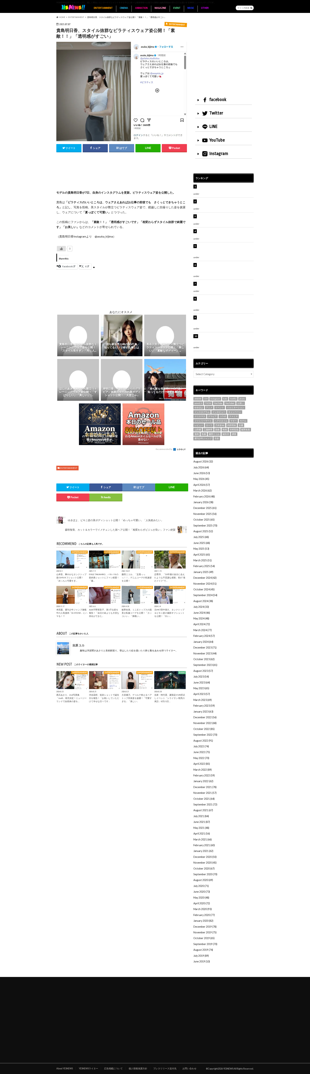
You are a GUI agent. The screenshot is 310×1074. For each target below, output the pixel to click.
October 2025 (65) (204, 519)
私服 (204, 434)
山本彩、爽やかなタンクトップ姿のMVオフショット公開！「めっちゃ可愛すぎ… (71, 577)
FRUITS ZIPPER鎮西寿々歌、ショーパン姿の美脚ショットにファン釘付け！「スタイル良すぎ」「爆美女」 (226, 268)
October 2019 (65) (204, 938)
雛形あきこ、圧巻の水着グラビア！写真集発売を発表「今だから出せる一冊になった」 (225, 203)
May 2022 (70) (201, 758)
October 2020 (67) (204, 868)
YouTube (217, 140)
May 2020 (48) (201, 897)
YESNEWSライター (88, 1068)
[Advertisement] (121, 175)
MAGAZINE (160, 8)
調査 (234, 434)
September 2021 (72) (205, 804)
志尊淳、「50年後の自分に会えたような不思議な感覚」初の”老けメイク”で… (169, 577)
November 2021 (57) (205, 792)
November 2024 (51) (205, 583)
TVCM (208, 403)
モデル (243, 420)
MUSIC (190, 8)
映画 (225, 429)
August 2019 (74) (203, 949)
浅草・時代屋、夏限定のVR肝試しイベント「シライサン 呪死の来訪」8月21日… (169, 698)
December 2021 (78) (205, 787)
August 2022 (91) (203, 740)
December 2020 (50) (205, 856)
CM (206, 398)
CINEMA (124, 8)
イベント (219, 407)
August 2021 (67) (203, 810)
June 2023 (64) (201, 682)
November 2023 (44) (205, 653)
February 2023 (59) (204, 705)
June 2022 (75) (201, 752)
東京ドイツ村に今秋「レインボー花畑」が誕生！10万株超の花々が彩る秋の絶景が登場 (224, 218)
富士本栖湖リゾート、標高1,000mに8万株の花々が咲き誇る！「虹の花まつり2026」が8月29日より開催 (226, 250)
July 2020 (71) (201, 885)
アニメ (209, 407)
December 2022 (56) (205, 717)
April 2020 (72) (201, 903)
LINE (213, 126)
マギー (233, 420)
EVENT (176, 8)
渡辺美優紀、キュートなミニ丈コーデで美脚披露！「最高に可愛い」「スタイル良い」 (225, 285)
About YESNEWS (64, 1068)
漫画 (196, 434)
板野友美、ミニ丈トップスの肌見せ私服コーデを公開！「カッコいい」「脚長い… (137, 612)
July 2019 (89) (201, 955)
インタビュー (218, 412)
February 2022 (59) (204, 775)
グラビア (212, 416)
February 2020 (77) (204, 914)
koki (225, 398)
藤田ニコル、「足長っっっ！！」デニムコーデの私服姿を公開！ (137, 577)
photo (242, 398)
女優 (241, 425)
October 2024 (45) (204, 589)
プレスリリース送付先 (165, 1068)
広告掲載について (113, 1068)
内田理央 (231, 425)
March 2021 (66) (202, 839)
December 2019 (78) (205, 926)
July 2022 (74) (201, 746)
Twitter (216, 113)
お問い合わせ (189, 1068)
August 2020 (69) (203, 880)
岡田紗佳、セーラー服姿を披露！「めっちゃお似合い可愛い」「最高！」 (225, 188)
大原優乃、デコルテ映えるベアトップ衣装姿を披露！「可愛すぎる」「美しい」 (137, 698)
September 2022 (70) (205, 734)
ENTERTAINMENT (103, 8)
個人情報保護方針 (138, 1068)
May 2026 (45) (201, 478)
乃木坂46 (219, 425)
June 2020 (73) (201, 891)
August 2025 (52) (203, 531)
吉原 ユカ (78, 645)
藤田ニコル (214, 434)
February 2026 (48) (204, 496)
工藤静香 (208, 429)
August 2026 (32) (203, 461)
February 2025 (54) (204, 566)
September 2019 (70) (205, 944)
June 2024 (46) (201, 612)
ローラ (209, 425)
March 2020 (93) (202, 909)
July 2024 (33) (201, 606)
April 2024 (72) (201, 624)
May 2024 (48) (201, 618)
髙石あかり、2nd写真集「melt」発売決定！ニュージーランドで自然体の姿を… (71, 698)
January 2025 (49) (203, 572)
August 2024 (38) (203, 601)
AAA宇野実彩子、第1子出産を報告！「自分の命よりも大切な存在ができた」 (104, 612)
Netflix (233, 398)
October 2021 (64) (204, 798)
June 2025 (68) (201, 542)
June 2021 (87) (201, 821)
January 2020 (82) (203, 920)
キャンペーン (234, 412)
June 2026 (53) (201, 473)
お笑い (240, 403)
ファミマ (233, 416)
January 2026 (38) (203, 502)
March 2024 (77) (202, 630)
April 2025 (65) (201, 554)
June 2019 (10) (201, 961)
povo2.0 (198, 403)
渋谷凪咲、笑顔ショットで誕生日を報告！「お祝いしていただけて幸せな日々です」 (104, 698)
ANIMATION (141, 8)
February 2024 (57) (204, 635)
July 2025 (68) (201, 537)
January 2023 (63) (203, 711)
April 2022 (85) (201, 763)
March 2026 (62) (202, 490)
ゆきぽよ (198, 407)
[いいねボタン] (61, 248)
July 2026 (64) (201, 467)
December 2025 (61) (205, 507)
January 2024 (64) (203, 641)
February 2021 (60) (204, 845)
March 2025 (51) (202, 560)
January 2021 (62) (203, 850)
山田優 (197, 429)
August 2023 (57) (203, 670)
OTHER (205, 8)
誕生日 (226, 434)
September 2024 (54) (205, 595)
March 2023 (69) (202, 699)
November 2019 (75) (205, 932)
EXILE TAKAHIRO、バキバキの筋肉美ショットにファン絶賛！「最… (104, 577)
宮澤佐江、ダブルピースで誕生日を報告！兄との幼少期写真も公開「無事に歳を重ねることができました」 (225, 321)
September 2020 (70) (205, 874)
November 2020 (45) (205, 862)
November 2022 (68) (205, 723)
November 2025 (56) (205, 513)
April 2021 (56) (201, 833)
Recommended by (164, 449)
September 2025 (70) (205, 525)
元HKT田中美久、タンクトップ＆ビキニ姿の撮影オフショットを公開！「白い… (169, 612)
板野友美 (245, 429)
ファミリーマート (203, 420)
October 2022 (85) (204, 728)
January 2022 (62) (203, 781)
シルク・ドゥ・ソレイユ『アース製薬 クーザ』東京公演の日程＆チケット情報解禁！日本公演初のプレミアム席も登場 (225, 302)
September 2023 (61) (205, 664)
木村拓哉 (234, 429)
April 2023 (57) (201, 693)
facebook (217, 99)
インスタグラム (202, 412)
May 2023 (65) (201, 688)
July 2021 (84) (201, 816)
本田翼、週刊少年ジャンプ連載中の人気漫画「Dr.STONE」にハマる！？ (71, 612)
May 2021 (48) (201, 827)
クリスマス (199, 416)
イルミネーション (235, 407)
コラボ (223, 416)
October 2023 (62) (204, 659)
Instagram (218, 153)
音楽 (217, 438)
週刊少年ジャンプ (203, 438)
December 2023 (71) (205, 647)
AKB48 (197, 398)
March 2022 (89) (202, 769)
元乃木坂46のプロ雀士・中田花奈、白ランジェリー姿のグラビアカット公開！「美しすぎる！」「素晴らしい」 (225, 340)
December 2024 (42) (205, 577)
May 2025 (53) (201, 548)
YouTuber (229, 403)
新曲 (217, 429)
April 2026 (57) (201, 484)
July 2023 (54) (201, 676)
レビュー (198, 425)
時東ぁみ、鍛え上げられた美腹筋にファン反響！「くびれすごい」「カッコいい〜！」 (224, 233)
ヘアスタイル (221, 420)
